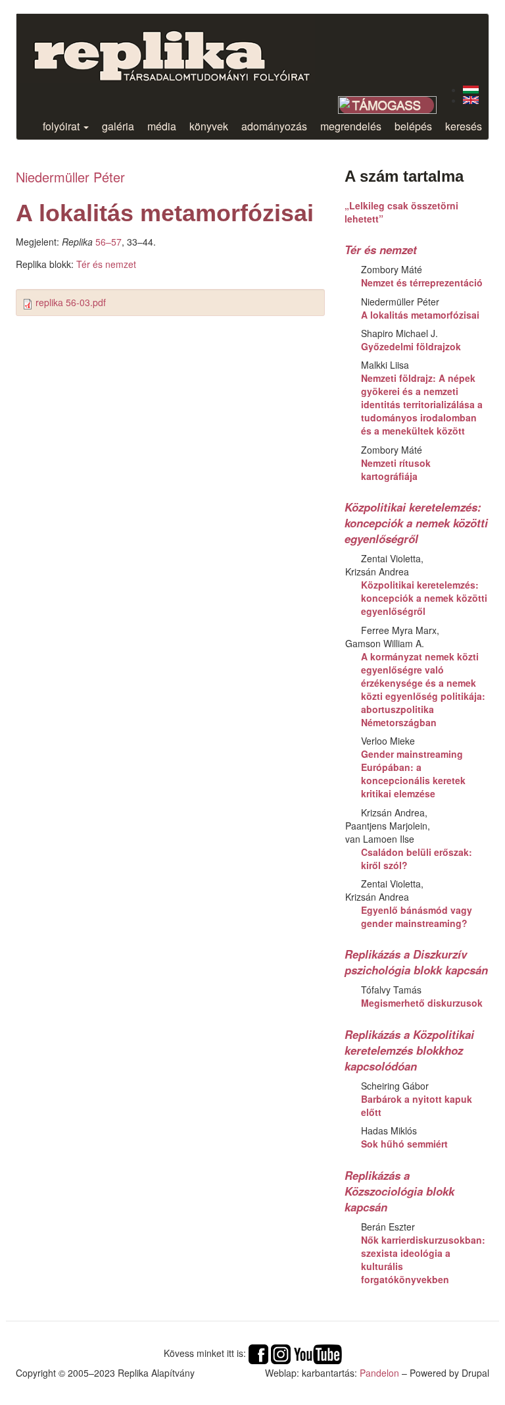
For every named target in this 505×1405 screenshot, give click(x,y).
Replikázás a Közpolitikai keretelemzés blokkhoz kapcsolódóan (409, 1050)
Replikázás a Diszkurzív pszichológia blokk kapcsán (416, 962)
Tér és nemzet (106, 264)
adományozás (274, 126)
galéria (118, 126)
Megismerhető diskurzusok (422, 1002)
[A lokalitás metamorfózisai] (471, 89)
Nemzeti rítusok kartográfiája (396, 469)
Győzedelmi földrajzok (411, 346)
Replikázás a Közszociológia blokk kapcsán (399, 1191)
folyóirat (62, 126)
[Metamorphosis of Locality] (471, 100)
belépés (413, 126)
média (161, 126)
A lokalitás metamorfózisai (420, 314)
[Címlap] (182, 48)
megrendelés (350, 126)
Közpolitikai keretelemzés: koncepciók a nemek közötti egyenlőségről (416, 522)
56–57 (108, 241)
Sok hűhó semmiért (404, 1143)
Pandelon (379, 1372)
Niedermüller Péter (70, 176)
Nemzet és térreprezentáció (422, 282)
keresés (463, 126)
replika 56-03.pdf (71, 302)
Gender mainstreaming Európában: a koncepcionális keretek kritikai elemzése (413, 773)
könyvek (208, 126)
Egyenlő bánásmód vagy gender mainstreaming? (416, 916)
